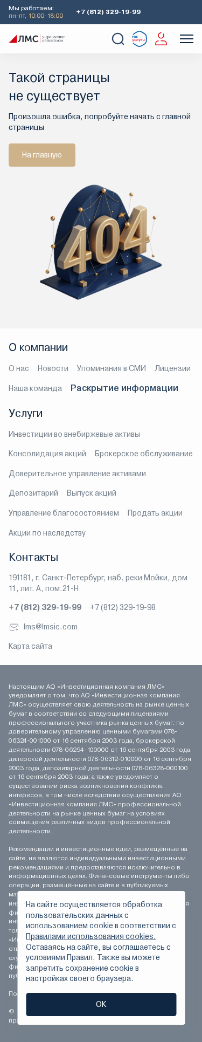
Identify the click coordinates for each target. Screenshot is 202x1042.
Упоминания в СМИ (111, 368)
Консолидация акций (47, 453)
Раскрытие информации (124, 388)
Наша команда (35, 388)
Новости (53, 368)
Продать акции (155, 513)
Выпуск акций (91, 493)
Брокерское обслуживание (144, 453)
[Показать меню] (186, 39)
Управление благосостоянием (64, 513)
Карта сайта (30, 646)
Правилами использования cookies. (91, 936)
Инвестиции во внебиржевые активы (74, 434)
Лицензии (173, 368)
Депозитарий (33, 493)
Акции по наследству (47, 533)
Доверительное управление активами (77, 473)
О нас (19, 368)
